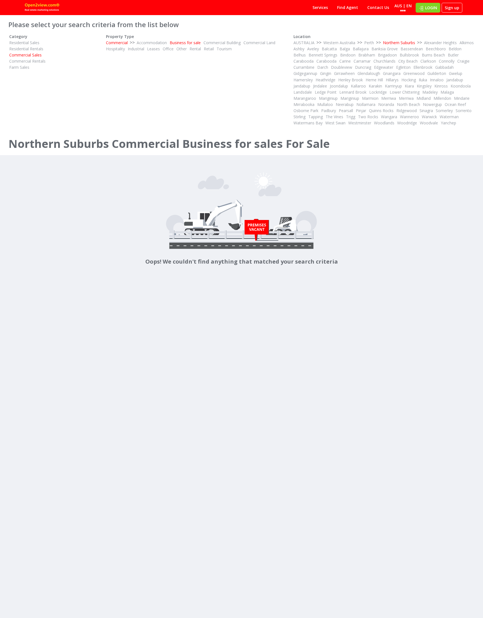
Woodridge (407, 123)
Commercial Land (259, 42)
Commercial (117, 42)
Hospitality (115, 48)
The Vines (334, 116)
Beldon (455, 48)
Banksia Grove (384, 48)
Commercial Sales (25, 55)
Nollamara (365, 104)
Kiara (409, 86)
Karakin (375, 86)
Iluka (423, 79)
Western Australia (339, 42)
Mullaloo (325, 104)
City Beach (408, 61)
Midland (423, 98)
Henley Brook (350, 79)
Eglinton (403, 67)
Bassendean (412, 48)
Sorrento (464, 110)
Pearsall (346, 110)
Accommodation (152, 42)
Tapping (315, 116)
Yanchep (448, 123)
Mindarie (462, 98)
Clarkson (428, 61)
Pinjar (361, 110)
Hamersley (303, 79)
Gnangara (392, 73)
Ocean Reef (455, 104)
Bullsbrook (409, 55)
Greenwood (414, 73)
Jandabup (454, 79)
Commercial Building (222, 42)
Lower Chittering (405, 92)
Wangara (389, 116)
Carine (345, 61)
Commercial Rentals (27, 61)
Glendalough (368, 73)
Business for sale (185, 42)
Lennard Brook (352, 92)
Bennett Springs (323, 55)
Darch (322, 67)
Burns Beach (433, 55)
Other (181, 48)
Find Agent (347, 7)
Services (320, 7)
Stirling (299, 116)
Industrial (136, 48)
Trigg (350, 116)
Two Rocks (368, 116)
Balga (345, 48)
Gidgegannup (305, 73)
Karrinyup (393, 86)
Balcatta (329, 48)
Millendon (442, 98)
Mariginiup (328, 98)
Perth (369, 42)
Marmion (370, 98)
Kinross (441, 86)
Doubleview (341, 67)
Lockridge (378, 92)
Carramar (362, 61)
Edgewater (383, 67)
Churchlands (384, 61)
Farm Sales (19, 67)
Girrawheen (344, 73)
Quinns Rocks (381, 110)
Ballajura (361, 48)
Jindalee (320, 86)
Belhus (299, 55)
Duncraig (363, 67)
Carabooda (303, 61)
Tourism (224, 48)
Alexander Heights (440, 42)
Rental (195, 48)
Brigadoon (387, 55)
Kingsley (424, 86)
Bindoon (348, 55)
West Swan (335, 123)
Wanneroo (409, 116)
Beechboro (436, 48)
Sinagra (426, 110)
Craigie (463, 61)
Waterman (449, 116)
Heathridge (325, 79)
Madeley (430, 92)
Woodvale (429, 123)
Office (168, 48)
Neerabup (345, 104)
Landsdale (302, 92)
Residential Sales (24, 42)
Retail (209, 48)
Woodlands (384, 123)
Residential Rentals (26, 48)
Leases (153, 48)
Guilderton (436, 73)
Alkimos (467, 42)
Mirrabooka (303, 104)
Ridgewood (406, 110)
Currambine (303, 67)
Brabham (366, 55)
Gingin (325, 73)
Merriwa (388, 98)
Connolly (446, 61)
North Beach (408, 104)
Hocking (408, 79)
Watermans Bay (308, 123)
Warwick (429, 116)
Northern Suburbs (399, 42)
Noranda (386, 104)
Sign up (452, 7)
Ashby (298, 48)
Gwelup (455, 73)
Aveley (313, 48)
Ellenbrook (422, 67)
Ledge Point (326, 92)
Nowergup (432, 104)
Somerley (444, 110)
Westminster (359, 123)
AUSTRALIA (303, 42)
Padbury (328, 110)
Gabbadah (444, 67)
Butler (453, 55)
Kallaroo (358, 86)
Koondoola (461, 86)
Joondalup (339, 86)
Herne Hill (374, 79)
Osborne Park (305, 110)
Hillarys (392, 79)
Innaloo (437, 79)
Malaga (447, 92)
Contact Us (378, 7)
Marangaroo (304, 98)
